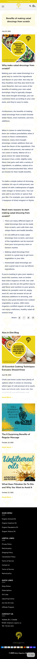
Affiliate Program (8, 607)
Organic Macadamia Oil (10, 527)
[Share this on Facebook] (23, 317)
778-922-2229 (9, 626)
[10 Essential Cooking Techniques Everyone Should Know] (18, 350)
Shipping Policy (7, 552)
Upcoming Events (8, 599)
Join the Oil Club (8, 603)
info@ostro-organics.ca (14, 623)
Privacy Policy (7, 544)
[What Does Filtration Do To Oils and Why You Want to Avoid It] (18, 467)
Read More (6, 397)
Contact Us (6, 565)
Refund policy (7, 548)
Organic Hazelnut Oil (9, 523)
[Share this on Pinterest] (28, 317)
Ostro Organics (19, 653)
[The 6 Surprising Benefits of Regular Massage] (18, 417)
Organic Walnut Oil (8, 531)
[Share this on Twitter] (19, 317)
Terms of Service (8, 561)
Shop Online (6, 586)
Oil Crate (5, 594)
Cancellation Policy (8, 557)
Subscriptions (7, 590)
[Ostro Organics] (18, 6)
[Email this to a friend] (33, 317)
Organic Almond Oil (9, 519)
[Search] (30, 6)
